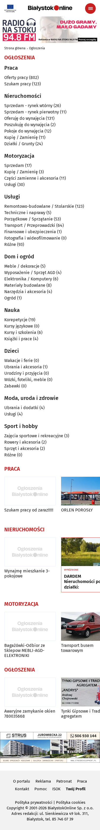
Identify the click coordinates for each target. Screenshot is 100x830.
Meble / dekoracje (21, 266)
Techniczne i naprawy (24, 212)
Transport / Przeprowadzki (29, 225)
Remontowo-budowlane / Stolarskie (39, 206)
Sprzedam (14, 165)
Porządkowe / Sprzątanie (28, 219)
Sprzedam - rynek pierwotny (31, 111)
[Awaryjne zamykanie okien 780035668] (30, 692)
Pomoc (40, 789)
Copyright (15, 808)
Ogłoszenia (37, 48)
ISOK (56, 789)
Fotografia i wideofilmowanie (32, 238)
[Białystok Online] (50, 8)
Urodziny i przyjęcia (23, 373)
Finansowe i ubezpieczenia (30, 231)
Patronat (64, 781)
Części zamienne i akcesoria (31, 178)
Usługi (10, 184)
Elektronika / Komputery (28, 278)
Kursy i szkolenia (20, 332)
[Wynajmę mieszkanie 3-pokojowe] (30, 551)
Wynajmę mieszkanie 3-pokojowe (27, 573)
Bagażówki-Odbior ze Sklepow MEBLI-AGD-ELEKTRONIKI (24, 650)
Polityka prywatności (33, 802)
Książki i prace (18, 338)
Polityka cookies (70, 802)
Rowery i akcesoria (22, 442)
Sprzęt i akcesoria (21, 448)
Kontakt (22, 789)
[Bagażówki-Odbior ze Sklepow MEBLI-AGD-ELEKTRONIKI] (30, 626)
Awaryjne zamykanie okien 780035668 (29, 714)
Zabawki (12, 385)
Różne (10, 244)
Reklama (43, 781)
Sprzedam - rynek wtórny (28, 105)
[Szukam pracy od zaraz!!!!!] (30, 491)
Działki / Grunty (19, 143)
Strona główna (15, 48)
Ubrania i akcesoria (23, 366)
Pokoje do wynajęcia (23, 131)
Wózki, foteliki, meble (25, 379)
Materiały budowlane (24, 285)
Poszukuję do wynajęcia (27, 124)
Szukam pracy (17, 83)
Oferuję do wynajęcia (24, 118)
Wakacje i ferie (18, 360)
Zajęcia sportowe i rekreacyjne (33, 435)
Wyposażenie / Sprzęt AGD (29, 272)
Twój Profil (75, 789)
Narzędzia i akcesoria (25, 291)
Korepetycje (15, 319)
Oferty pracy (16, 77)
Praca (82, 781)
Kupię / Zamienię (21, 137)
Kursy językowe (18, 326)
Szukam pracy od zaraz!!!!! (28, 510)
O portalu (21, 781)
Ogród (10, 298)
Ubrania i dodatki (21, 407)
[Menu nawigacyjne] (90, 8)
